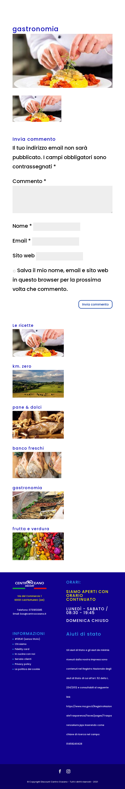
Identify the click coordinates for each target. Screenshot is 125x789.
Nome (22, 226)
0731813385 (35, 610)
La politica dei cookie (27, 669)
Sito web (24, 255)
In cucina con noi (25, 654)
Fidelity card (22, 649)
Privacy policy (23, 664)
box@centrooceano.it (33, 613)
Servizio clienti (23, 659)
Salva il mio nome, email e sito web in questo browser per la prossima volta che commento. (60, 280)
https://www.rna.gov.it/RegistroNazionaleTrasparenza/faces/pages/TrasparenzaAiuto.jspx (89, 716)
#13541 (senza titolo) (27, 639)
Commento (29, 181)
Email (22, 240)
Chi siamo (21, 644)
